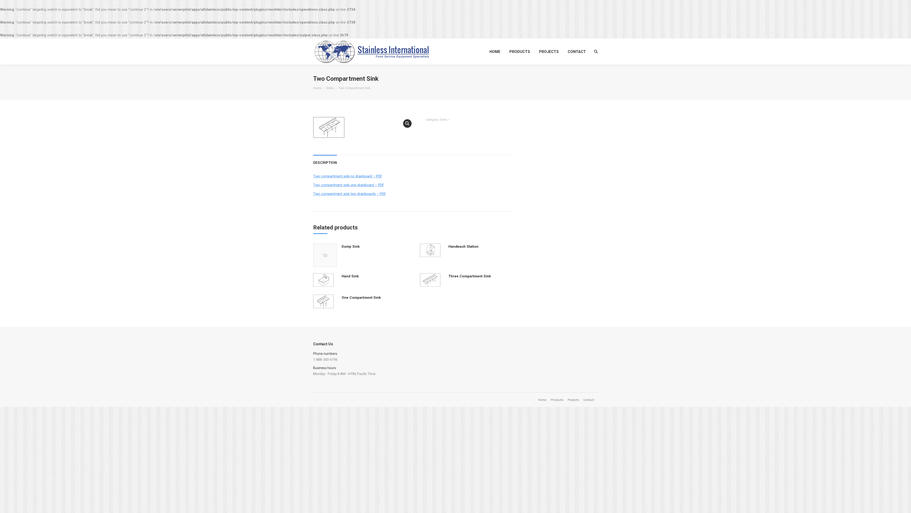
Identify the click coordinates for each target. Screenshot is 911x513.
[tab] (325, 160)
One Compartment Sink (361, 297)
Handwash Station (463, 246)
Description (325, 163)
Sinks (330, 88)
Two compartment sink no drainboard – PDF (347, 176)
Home (317, 88)
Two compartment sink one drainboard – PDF (348, 185)
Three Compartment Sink (469, 276)
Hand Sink (350, 276)
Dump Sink (351, 246)
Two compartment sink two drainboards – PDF (349, 194)
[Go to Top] (903, 505)
